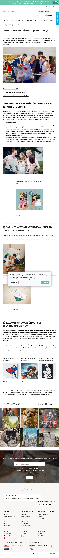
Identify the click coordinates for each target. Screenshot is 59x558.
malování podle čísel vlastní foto (26, 115)
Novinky (6, 523)
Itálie (41, 533)
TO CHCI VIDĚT (55, 2)
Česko (7, 531)
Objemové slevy (25, 521)
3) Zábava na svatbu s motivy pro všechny (16, 96)
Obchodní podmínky (26, 514)
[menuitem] (6, 20)
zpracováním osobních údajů (22, 470)
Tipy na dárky (7, 525)
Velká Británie (43, 536)
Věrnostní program (25, 523)
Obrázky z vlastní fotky (9, 516)
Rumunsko (8, 533)
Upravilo (50, 553)
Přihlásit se (39, 15)
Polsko (24, 533)
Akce (5, 521)
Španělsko (25, 536)
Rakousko (8, 538)
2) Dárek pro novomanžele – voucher (14, 92)
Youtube (51, 404)
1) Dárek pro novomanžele (10, 89)
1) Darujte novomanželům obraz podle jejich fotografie (28, 105)
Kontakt (45, 7)
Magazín (40, 516)
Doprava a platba (25, 516)
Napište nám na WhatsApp (32, 498)
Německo (8, 536)
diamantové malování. (47, 115)
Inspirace (6, 519)
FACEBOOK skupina (25, 525)
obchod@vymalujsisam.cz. (14, 135)
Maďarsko (25, 531)
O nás (39, 7)
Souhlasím (45, 283)
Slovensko (42, 531)
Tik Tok (40, 404)
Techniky (6, 514)
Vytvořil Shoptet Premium (40, 553)
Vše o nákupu (32, 7)
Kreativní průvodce (43, 514)
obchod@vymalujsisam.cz (14, 498)
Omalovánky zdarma (43, 519)
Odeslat (29, 477)
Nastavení (14, 283)
